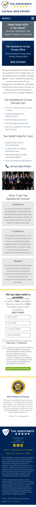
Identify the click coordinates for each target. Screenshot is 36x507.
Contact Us (20, 453)
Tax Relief (28, 450)
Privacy (10, 501)
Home (6, 450)
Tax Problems (16, 450)
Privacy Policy (10, 343)
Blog (28, 453)
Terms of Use (22, 343)
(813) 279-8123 (22, 11)
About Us (10, 453)
